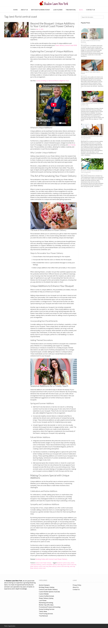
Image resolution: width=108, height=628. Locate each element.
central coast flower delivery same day (52, 564)
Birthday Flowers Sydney (40, 9)
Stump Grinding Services (46, 609)
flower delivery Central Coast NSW (66, 45)
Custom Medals (44, 594)
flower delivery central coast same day (59, 566)
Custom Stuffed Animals (46, 596)
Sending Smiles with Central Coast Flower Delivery (51, 559)
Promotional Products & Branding (49, 607)
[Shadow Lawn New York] (54, 3)
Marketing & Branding (46, 603)
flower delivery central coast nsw (39, 566)
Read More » (84, 56)
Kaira (14, 626)
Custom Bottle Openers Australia (49, 592)
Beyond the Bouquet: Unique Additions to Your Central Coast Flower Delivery (52, 25)
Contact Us (90, 9)
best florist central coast (63, 563)
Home (15, 9)
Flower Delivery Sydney (46, 598)
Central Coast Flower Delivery (43, 563)
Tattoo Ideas (43, 611)
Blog (81, 9)
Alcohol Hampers (44, 585)
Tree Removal (71, 9)
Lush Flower (57, 9)
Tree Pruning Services (46, 614)
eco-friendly (72, 145)
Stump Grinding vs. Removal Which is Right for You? (52, 81)
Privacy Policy (77, 585)
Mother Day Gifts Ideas (46, 605)
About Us (24, 9)
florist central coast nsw (69, 564)
